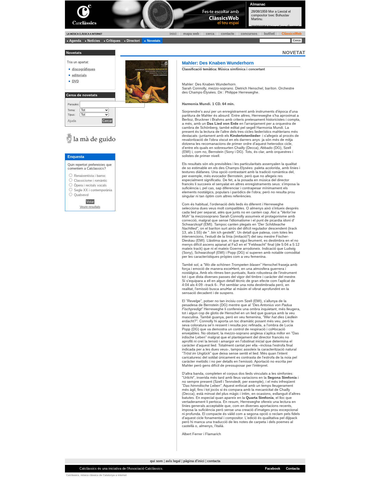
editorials (79, 75)
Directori (133, 41)
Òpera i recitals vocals (90, 185)
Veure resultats (90, 206)
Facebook (272, 468)
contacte (227, 34)
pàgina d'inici (193, 461)
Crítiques (113, 41)
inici (173, 34)
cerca (210, 34)
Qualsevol (81, 195)
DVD (75, 81)
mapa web (191, 34)
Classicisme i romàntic (90, 180)
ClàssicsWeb (292, 34)
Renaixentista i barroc (90, 176)
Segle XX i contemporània (93, 190)
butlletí (269, 34)
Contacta (293, 468)
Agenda (75, 41)
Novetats (153, 41)
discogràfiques (83, 69)
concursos (249, 34)
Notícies (93, 41)
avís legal (173, 461)
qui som (156, 461)
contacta (213, 461)
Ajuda (72, 121)
